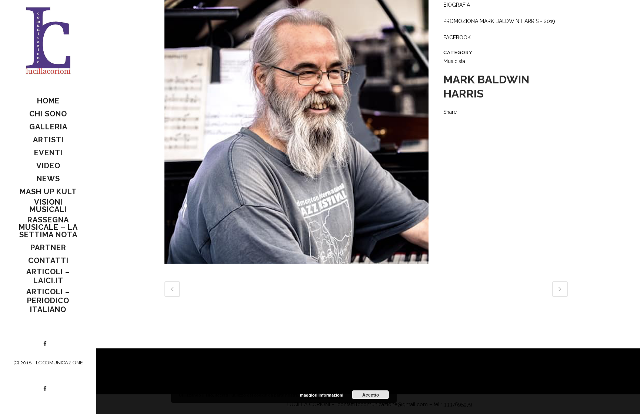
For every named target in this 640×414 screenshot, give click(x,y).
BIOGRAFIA (456, 5)
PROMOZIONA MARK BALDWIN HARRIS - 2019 (499, 21)
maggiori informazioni (321, 395)
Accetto (370, 394)
